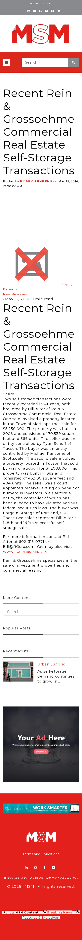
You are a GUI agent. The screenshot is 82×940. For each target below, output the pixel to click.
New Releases (15, 294)
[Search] (73, 62)
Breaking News (59, 912)
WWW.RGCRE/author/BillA (25, 552)
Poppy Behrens (36, 181)
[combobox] (50, 62)
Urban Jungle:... (52, 664)
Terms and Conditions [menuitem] (41, 854)
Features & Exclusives (41, 917)
